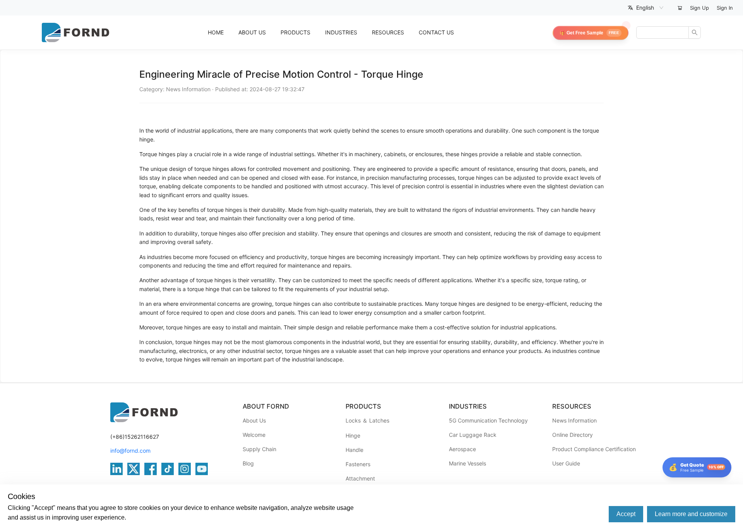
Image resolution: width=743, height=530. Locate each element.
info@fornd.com (130, 450)
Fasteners (358, 464)
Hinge (353, 435)
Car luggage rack (472, 434)
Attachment (360, 478)
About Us (254, 420)
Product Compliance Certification (594, 449)
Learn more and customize (691, 514)
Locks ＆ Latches (367, 420)
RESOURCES (388, 32)
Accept (625, 514)
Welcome (254, 434)
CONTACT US (436, 32)
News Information (574, 420)
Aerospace (462, 449)
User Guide (566, 463)
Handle (354, 449)
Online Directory (572, 434)
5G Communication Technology (488, 420)
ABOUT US (252, 32)
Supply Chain (259, 449)
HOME (216, 32)
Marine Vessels (467, 463)
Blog (248, 463)
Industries (341, 32)
